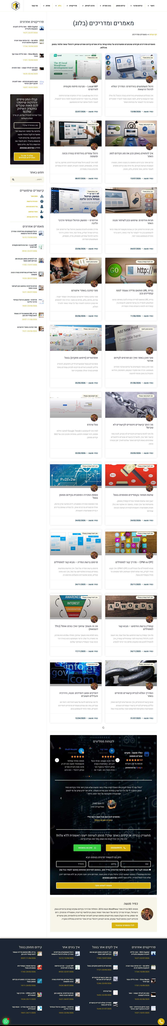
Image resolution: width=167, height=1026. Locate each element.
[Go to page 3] (85, 776)
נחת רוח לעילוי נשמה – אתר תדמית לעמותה (25, 69)
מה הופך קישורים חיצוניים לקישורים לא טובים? (133, 426)
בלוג (59, 5)
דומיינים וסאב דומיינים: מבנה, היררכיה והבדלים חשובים (78, 694)
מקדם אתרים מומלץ (102, 820)
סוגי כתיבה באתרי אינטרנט (27, 327)
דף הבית (153, 34)
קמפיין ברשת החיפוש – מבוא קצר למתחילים (135, 627)
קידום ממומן (120, 5)
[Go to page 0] (91, 776)
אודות (48, 5)
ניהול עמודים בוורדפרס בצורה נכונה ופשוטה (24, 273)
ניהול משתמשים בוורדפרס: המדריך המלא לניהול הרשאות (24, 232)
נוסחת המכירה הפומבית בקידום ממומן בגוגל (78, 496)
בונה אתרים (107, 5)
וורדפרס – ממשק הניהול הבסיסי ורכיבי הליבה (25, 301)
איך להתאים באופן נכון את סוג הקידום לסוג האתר (26, 259)
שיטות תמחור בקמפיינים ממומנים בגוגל (133, 495)
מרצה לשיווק (90, 5)
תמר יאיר (73, 749)
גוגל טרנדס (92, 424)
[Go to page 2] (87, 776)
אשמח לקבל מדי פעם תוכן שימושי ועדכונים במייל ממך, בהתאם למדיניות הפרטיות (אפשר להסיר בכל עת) (104, 869)
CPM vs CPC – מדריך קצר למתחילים (134, 562)
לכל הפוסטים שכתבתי (124, 925)
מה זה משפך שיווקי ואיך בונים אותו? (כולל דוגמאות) (76, 627)
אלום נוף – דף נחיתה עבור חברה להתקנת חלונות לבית (26, 41)
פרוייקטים (73, 5)
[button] (146, 798)
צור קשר (35, 5)
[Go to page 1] (89, 776)
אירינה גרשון (102, 749)
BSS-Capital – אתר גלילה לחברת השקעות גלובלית (25, 27)
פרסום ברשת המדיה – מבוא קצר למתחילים (76, 562)
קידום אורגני (137, 5)
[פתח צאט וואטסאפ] (5, 1021)
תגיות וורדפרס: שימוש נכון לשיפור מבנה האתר (24, 287)
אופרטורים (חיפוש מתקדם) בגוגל (81, 358)
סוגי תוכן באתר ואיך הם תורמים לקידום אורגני (133, 359)
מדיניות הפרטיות (27, 147)
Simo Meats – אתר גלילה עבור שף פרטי (25, 55)
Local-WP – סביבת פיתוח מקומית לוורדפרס (24, 246)
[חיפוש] (13, 179)
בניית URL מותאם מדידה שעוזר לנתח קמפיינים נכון (25, 314)
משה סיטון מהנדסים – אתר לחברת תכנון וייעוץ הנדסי (25, 82)
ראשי (152, 5)
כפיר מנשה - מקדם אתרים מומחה (133, 754)
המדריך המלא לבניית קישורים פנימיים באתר (134, 694)
